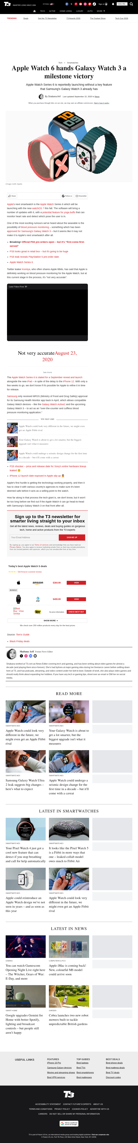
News (97, 96)
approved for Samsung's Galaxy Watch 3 (29, 231)
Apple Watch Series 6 (21, 262)
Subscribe (121, 4)
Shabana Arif (54, 96)
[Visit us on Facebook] (66, 4)
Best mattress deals (115, 1068)
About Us (98, 1104)
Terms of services (42, 545)
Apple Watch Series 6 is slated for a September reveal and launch (47, 377)
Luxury (79, 11)
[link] (18, 583)
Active (52, 11)
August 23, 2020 (59, 356)
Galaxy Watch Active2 (53, 404)
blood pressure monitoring (35, 227)
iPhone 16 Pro (54, 1063)
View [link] (76, 583)
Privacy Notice (15, 547)
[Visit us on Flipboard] (89, 4)
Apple (10, 204)
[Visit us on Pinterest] (76, 4)
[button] (47, 582)
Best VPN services (56, 1077)
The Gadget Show (98, 18)
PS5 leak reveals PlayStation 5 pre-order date (34, 256)
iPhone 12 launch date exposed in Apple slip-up (35, 475)
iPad (29, 381)
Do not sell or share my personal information (74, 1114)
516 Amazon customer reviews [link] (30, 572)
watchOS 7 (38, 208)
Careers (42, 1114)
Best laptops (82, 1063)
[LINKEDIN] (31, 656)
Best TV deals (112, 1072)
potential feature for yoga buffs (58, 212)
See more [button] (47, 372)
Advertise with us (99, 1109)
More (99, 11)
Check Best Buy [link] (76, 612)
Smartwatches (72, 63)
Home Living (66, 11)
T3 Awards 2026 (73, 18)
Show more (50, 620)
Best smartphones (85, 1072)
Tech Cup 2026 (121, 18)
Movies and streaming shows (61, 1072)
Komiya (26, 269)
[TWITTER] (22, 656)
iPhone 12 (68, 381)
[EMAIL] (36, 656)
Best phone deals (114, 1063)
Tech (42, 11)
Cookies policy (80, 1109)
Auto (90, 11)
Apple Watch (47, 204)
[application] (47, 312)
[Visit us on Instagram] (85, 4)
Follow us (68, 196)
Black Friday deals (20, 641)
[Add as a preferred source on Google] (69, 1124)
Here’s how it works (101, 103)
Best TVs (81, 1068)
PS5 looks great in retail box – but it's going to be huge (39, 251)
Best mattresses (84, 1077)
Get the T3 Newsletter (47, 18)
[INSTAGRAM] (26, 656)
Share (13, 196)
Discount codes (113, 1077)
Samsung (12, 396)
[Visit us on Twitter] (71, 4)
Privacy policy (62, 1109)
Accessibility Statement (48, 1104)
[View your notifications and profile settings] (113, 4)
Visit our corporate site (100, 1135)
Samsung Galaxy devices (59, 1068)
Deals (25, 18)
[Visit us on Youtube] (80, 4)
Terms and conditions (40, 1109)
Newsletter (83, 196)
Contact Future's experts (77, 1104)
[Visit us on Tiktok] (94, 4)
